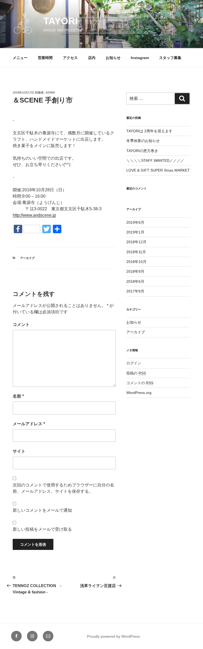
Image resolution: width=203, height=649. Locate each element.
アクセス (70, 58)
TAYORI (60, 21)
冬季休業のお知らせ (143, 141)
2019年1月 (135, 232)
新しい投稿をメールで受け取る (42, 529)
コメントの (139, 383)
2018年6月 (135, 281)
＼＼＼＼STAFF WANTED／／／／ (155, 160)
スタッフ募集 (170, 58)
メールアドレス (29, 424)
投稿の (136, 373)
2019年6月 (135, 222)
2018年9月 (135, 271)
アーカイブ (27, 258)
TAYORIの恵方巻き (142, 151)
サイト (19, 451)
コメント (21, 324)
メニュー (20, 58)
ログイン (133, 363)
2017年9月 (135, 291)
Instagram (140, 58)
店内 (91, 58)
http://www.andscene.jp (34, 215)
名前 (18, 396)
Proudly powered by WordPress (113, 636)
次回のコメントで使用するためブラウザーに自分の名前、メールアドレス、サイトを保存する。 (63, 488)
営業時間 (45, 58)
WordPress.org (138, 393)
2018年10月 (136, 262)
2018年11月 (136, 252)
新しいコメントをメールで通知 (42, 510)
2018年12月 (136, 242)
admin (50, 92)
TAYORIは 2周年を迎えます (149, 131)
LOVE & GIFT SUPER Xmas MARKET (158, 170)
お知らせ (113, 58)
